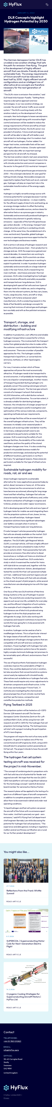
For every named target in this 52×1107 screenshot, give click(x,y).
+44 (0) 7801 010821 (12, 1041)
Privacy (6, 1098)
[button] (47, 4)
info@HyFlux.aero (11, 1050)
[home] (13, 4)
